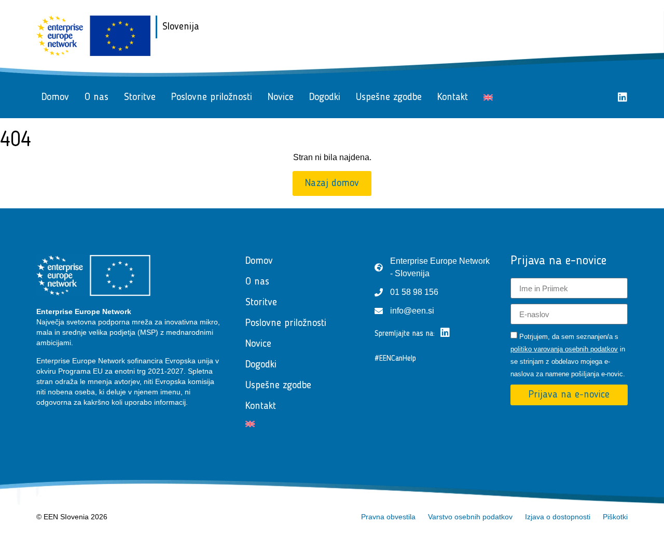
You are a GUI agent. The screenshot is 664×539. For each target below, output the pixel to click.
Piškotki (615, 517)
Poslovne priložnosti (211, 97)
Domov (55, 97)
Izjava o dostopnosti (557, 517)
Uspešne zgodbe (389, 97)
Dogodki (324, 97)
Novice (281, 97)
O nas (96, 97)
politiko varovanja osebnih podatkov (564, 349)
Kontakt (452, 97)
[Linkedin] (622, 97)
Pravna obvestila (388, 517)
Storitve (140, 97)
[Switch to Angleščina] (488, 97)
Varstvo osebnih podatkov (470, 517)
